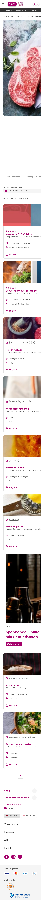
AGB (6, 840)
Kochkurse (30, 16)
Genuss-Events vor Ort (18, 16)
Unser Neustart (12, 824)
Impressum (9, 832)
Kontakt (10, 808)
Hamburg (6, 16)
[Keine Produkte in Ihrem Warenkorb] (37, 4)
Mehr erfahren (14, 644)
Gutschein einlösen (12, 4)
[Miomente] (20, 4)
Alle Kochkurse (13, 177)
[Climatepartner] (20, 894)
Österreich (30, 816)
